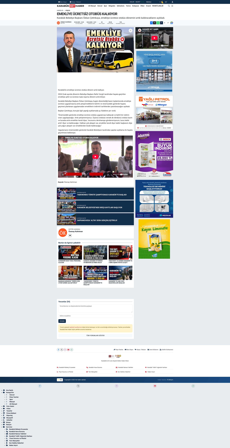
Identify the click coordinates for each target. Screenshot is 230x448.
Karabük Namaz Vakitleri (125, 367)
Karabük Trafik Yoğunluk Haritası (157, 367)
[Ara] (169, 6)
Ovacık (148, 6)
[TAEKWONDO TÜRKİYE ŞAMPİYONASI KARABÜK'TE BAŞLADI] (95, 273)
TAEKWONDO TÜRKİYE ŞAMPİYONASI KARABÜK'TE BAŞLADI (93, 282)
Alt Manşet (92, 6)
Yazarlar (9, 411)
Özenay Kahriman (76, 231)
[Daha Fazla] (161, 22)
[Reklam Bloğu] (154, 72)
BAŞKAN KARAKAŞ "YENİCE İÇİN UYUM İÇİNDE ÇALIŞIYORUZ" (69, 282)
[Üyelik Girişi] (171, 2)
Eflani (142, 6)
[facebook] (39, 386)
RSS (60, 380)
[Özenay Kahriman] (62, 232)
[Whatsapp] (71, 349)
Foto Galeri (10, 406)
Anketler (9, 420)
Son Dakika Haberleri (124, 372)
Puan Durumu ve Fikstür (66, 372)
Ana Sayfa (9, 390)
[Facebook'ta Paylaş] (151, 22)
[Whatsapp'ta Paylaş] (158, 22)
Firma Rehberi (11, 413)
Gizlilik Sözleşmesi (167, 349)
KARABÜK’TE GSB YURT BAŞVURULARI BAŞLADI (117, 282)
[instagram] (116, 386)
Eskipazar (135, 6)
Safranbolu (120, 6)
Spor (105, 6)
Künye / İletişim (76, 2)
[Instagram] (65, 349)
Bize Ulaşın (63, 2)
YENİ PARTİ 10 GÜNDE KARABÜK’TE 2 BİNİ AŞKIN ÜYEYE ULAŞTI (120, 261)
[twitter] (78, 386)
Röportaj (9, 415)
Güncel (99, 6)
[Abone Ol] (171, 23)
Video (8, 408)
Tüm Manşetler (92, 372)
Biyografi (9, 418)
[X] (61, 349)
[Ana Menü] (172, 6)
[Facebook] (58, 349)
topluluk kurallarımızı (75, 327)
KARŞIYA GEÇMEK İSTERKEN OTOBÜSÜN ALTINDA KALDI (93, 261)
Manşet (12, 402)
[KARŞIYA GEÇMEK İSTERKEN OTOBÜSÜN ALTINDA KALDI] (95, 252)
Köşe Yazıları (119, 349)
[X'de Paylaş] (154, 22)
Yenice (128, 6)
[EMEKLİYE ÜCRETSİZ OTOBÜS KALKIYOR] (95, 49)
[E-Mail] (70, 235)
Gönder (62, 321)
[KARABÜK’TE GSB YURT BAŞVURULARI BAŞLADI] (120, 273)
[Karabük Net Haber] (70, 5)
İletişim (8, 424)
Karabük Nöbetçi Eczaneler (67, 367)
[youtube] (154, 386)
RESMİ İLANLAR (157, 6)
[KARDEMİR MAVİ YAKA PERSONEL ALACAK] (70, 252)
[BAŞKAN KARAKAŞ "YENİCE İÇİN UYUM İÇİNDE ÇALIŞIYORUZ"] (70, 273)
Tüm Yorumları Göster (95, 335)
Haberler (60, 10)
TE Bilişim (170, 380)
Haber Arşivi (151, 372)
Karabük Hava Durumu (95, 367)
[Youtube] (68, 349)
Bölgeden (112, 6)
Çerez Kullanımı (153, 349)
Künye (8, 422)
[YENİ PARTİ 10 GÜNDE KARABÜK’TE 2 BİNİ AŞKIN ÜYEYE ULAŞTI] (120, 252)
